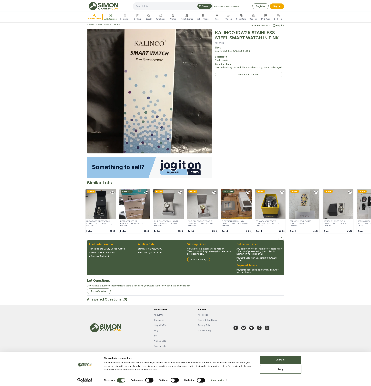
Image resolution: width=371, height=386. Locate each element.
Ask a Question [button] (99, 291)
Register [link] (260, 6)
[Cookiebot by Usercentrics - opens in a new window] (85, 380)
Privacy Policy (205, 325)
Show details (217, 380)
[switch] (149, 380)
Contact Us (159, 320)
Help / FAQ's (160, 325)
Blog (156, 330)
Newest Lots (160, 341)
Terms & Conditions (207, 320)
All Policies (203, 315)
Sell (156, 335)
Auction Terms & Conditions (102, 252)
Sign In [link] (277, 6)
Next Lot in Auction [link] (248, 74)
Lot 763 (116, 25)
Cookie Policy (204, 330)
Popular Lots (160, 346)
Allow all (280, 359)
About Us (158, 315)
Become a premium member (226, 6)
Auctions (90, 25)
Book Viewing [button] (198, 259)
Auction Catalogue (103, 25)
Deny (280, 369)
